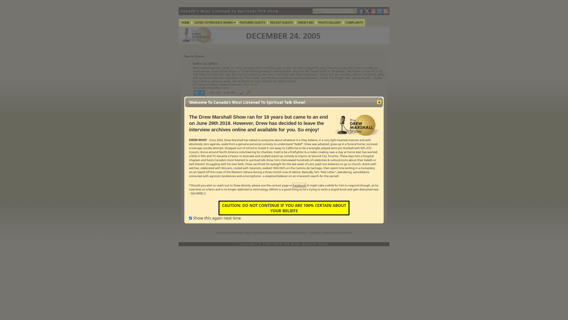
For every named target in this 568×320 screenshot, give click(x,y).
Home (185, 22)
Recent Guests (281, 22)
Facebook (299, 185)
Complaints (354, 22)
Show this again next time (216, 218)
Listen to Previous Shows (213, 22)
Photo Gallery (329, 22)
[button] (379, 102)
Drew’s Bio (306, 22)
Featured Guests (252, 22)
